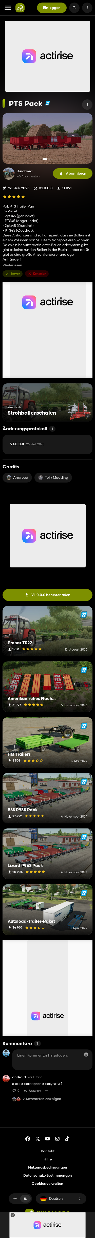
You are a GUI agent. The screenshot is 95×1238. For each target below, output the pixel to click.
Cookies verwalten (47, 1183)
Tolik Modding (56, 477)
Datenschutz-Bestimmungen (47, 1175)
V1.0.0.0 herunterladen (50, 595)
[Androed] (9, 174)
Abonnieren (76, 173)
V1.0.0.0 (27, 444)
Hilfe (48, 1159)
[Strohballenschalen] (79, 412)
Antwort (35, 1091)
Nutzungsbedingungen (47, 1167)
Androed (24, 171)
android (19, 1077)
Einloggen (52, 7)
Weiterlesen (12, 265)
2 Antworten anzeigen (42, 1099)
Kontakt (47, 1151)
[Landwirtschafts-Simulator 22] (47, 103)
